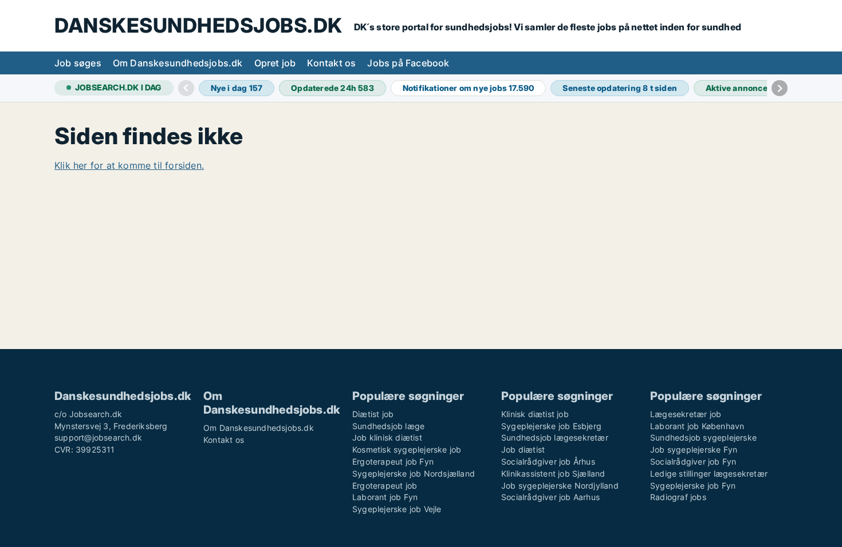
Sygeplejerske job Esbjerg (551, 426)
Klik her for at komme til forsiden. (129, 165)
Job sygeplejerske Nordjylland (560, 485)
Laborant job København (697, 426)
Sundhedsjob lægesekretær (554, 437)
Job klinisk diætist (387, 437)
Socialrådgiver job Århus (548, 461)
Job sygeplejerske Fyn (693, 449)
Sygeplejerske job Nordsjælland (413, 473)
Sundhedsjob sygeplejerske (703, 437)
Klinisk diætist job (535, 414)
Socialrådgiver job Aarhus (550, 497)
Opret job (275, 63)
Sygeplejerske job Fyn (692, 485)
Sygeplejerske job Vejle (397, 509)
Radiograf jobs (678, 497)
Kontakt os (331, 63)
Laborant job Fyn (385, 497)
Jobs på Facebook (408, 63)
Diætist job (373, 414)
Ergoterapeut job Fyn (393, 461)
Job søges (77, 63)
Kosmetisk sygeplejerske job (406, 449)
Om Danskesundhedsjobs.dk (178, 63)
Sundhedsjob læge (388, 426)
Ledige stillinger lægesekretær (709, 473)
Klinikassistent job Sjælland (553, 473)
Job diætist (523, 449)
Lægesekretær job (685, 414)
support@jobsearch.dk (98, 437)
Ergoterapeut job (384, 485)
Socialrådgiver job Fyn (693, 461)
